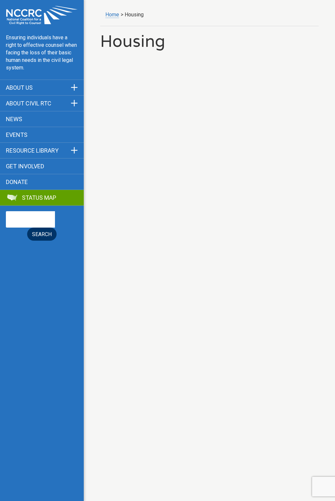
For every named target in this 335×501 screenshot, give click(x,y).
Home (112, 14)
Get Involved (25, 166)
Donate (17, 182)
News (14, 119)
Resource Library (32, 150)
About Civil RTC (28, 103)
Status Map (39, 198)
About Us (19, 87)
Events (16, 135)
